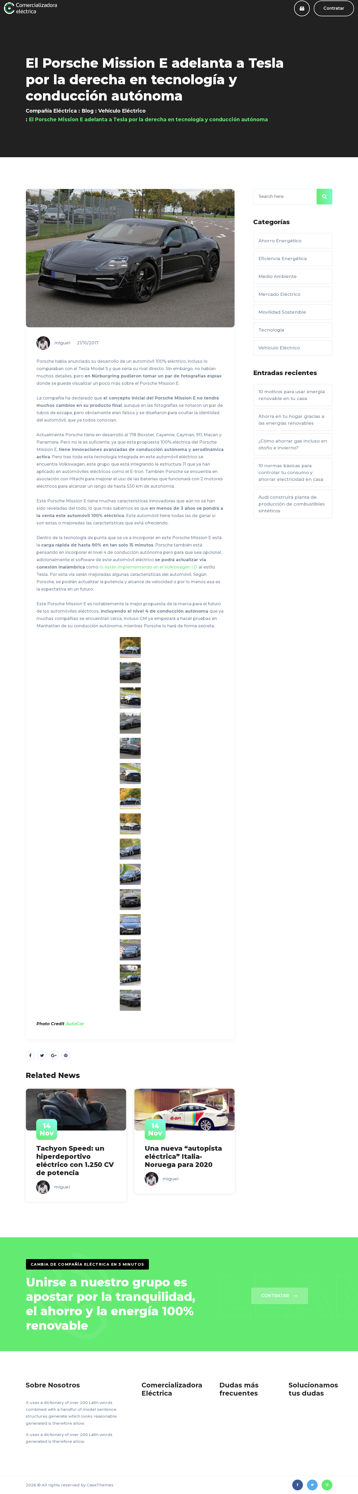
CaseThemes (100, 1484)
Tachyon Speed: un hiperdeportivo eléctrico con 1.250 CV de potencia (75, 1160)
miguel (62, 342)
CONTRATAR (275, 1295)
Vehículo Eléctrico (122, 111)
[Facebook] (30, 1055)
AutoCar (75, 1023)
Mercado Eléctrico (279, 294)
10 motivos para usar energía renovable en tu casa (291, 395)
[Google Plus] (53, 1055)
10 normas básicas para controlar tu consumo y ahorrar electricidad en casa (290, 472)
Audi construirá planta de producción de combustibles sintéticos (291, 504)
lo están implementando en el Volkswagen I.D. (149, 567)
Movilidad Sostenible (282, 312)
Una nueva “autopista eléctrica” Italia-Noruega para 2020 (183, 1156)
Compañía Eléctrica (51, 111)
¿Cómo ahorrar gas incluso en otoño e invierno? (292, 444)
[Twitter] (42, 1055)
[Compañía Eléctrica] (30, 8)
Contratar (333, 8)
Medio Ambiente (277, 276)
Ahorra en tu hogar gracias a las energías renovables (291, 420)
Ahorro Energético (279, 240)
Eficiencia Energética (282, 258)
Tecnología (271, 330)
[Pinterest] (65, 1055)
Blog (88, 111)
